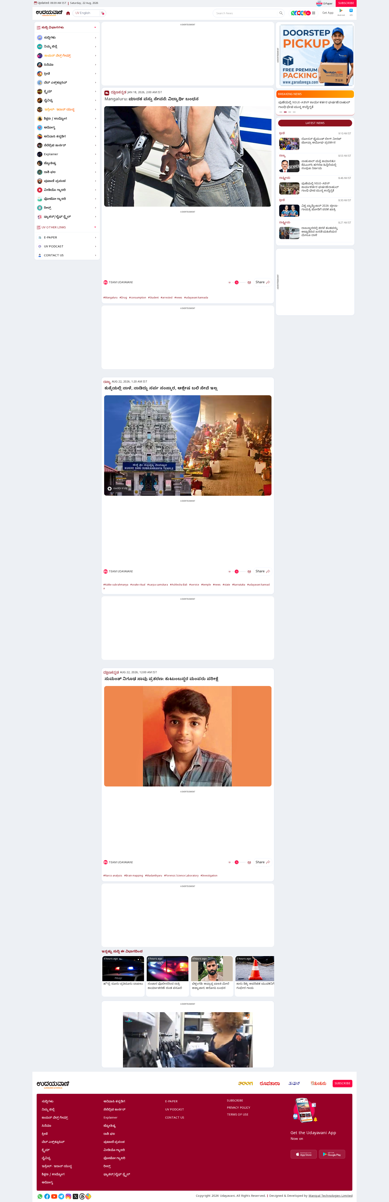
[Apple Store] (304, 1154)
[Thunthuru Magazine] (318, 1083)
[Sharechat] (88, 1196)
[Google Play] (332, 1154)
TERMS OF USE (238, 1115)
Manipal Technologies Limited (331, 1196)
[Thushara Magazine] (294, 1083)
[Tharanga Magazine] (245, 1083)
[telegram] (61, 1196)
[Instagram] (68, 1196)
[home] (49, 13)
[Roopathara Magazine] (270, 1083)
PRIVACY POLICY (238, 1108)
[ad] (316, 55)
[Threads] (82, 1196)
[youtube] (54, 1196)
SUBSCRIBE (346, 4)
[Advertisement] (188, 56)
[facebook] (47, 1196)
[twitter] (75, 1196)
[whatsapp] (40, 1196)
